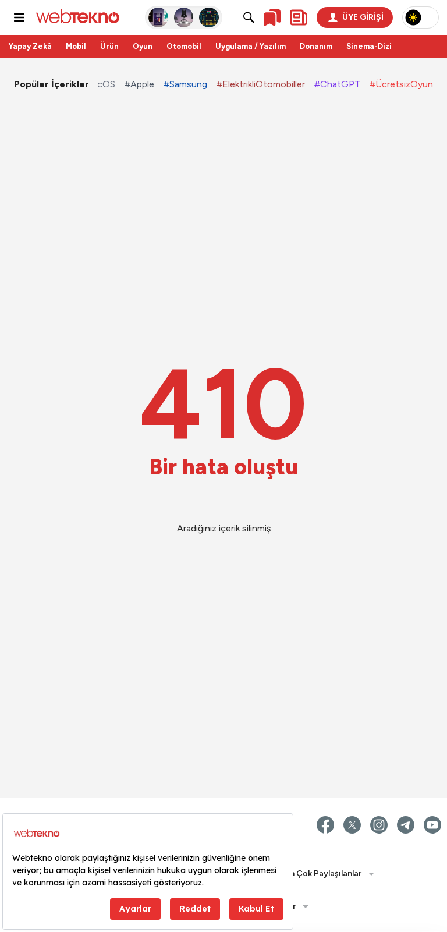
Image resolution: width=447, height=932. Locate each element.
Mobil (76, 46)
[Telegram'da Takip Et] (405, 825)
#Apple (139, 84)
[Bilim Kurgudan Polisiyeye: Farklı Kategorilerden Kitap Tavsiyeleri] (158, 17)
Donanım (316, 46)
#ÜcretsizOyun (401, 84)
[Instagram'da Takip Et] (379, 825)
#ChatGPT (337, 84)
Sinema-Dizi (369, 46)
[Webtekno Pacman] (209, 17)
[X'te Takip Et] (352, 825)
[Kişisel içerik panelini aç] (298, 17)
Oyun (142, 46)
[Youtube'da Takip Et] (432, 825)
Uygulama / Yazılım (250, 46)
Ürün (109, 46)
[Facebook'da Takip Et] (325, 825)
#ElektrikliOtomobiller (261, 84)
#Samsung (185, 84)
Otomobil (183, 46)
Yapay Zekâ (30, 46)
